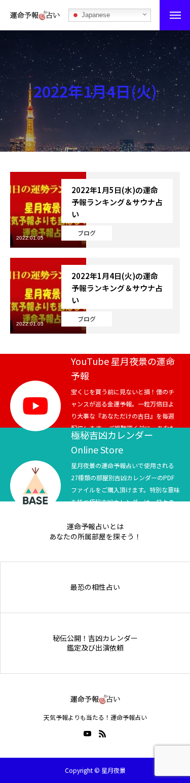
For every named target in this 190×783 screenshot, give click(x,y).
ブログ (87, 232)
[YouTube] (88, 733)
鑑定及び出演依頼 (95, 648)
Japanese (95, 15)
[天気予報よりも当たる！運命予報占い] (35, 15)
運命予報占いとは (95, 526)
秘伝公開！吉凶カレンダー (95, 638)
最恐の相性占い (95, 587)
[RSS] (103, 733)
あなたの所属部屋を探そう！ (95, 536)
